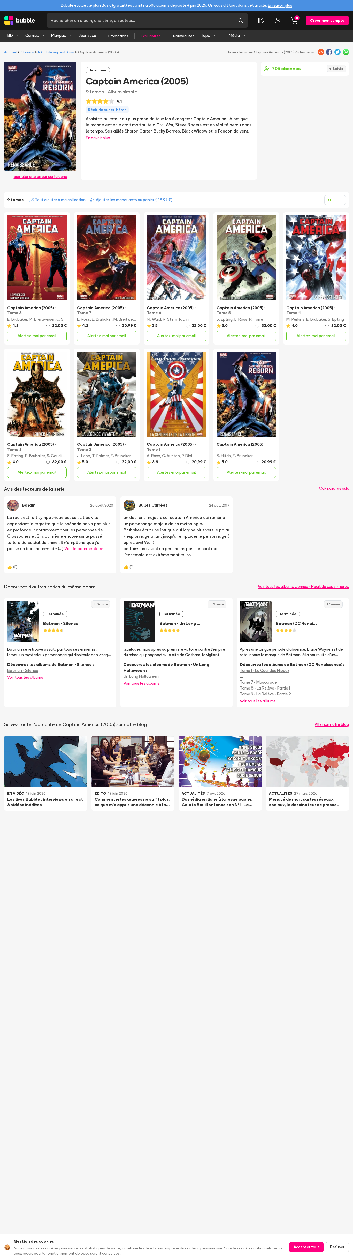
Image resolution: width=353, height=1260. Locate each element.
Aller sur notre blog (332, 724)
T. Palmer (100, 455)
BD (10, 35)
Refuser (337, 1246)
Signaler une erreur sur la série (40, 176)
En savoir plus (280, 5)
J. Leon (83, 455)
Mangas (58, 35)
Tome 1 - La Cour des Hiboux (264, 670)
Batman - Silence (22, 670)
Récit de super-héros (56, 52)
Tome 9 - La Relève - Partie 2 (265, 694)
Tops (205, 35)
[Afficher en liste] (340, 200)
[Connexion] (278, 20)
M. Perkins (295, 319)
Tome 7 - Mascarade (258, 682)
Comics (32, 35)
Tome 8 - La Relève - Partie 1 (265, 688)
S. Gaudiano (57, 455)
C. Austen (171, 455)
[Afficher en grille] (330, 200)
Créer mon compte (327, 20)
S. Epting (225, 319)
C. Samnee (66, 319)
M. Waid (154, 319)
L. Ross (83, 319)
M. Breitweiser (42, 319)
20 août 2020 (101, 505)
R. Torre (256, 319)
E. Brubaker (17, 319)
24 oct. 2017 (219, 505)
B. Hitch (224, 455)
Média (234, 35)
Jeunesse (87, 35)
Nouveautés (183, 36)
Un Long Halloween (141, 676)
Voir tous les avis (334, 489)
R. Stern (170, 319)
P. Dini (184, 319)
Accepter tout (306, 1246)
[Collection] (261, 20)
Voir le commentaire (84, 548)
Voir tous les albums (25, 677)
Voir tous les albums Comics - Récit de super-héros (303, 586)
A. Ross (153, 455)
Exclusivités (150, 36)
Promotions (118, 36)
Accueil (10, 52)
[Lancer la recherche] (240, 20)
